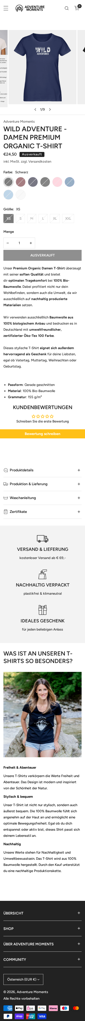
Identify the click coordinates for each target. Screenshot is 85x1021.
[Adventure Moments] (32, 8)
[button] (77, 8)
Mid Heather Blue (70, 182)
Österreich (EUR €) (21, 979)
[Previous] (35, 109)
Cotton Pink (57, 182)
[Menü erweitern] (6, 8)
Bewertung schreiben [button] (42, 434)
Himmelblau (8, 195)
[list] (42, 72)
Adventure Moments (19, 121)
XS (9, 218)
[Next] (49, 109)
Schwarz (8, 182)
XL (55, 218)
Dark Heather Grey (45, 182)
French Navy (33, 182)
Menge (8, 232)
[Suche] (67, 8)
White (21, 195)
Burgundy (21, 182)
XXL (68, 218)
